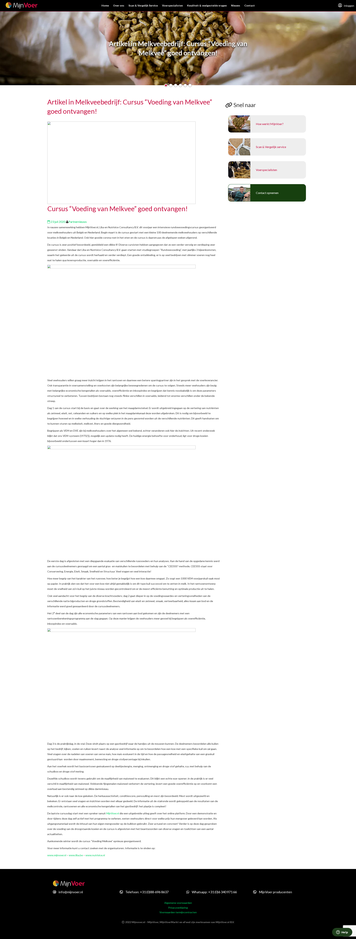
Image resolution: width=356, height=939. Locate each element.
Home (105, 5)
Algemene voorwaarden (178, 902)
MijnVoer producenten (275, 892)
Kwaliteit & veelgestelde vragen (207, 5)
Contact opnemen (267, 193)
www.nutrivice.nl (95, 855)
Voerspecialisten (172, 5)
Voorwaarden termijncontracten (178, 912)
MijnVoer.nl (112, 813)
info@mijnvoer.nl (70, 892)
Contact (249, 5)
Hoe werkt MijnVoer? (270, 124)
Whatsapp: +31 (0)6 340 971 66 (214, 892)
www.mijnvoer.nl (56, 855)
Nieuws (235, 5)
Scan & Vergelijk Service (143, 5)
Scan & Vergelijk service (271, 147)
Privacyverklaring (178, 907)
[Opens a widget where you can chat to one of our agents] (342, 932)
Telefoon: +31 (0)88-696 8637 (147, 892)
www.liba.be (76, 855)
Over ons (118, 5)
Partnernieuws (77, 221)
